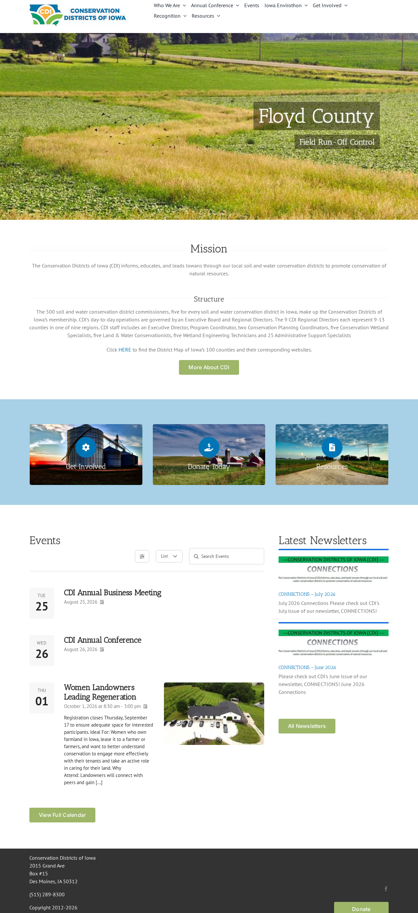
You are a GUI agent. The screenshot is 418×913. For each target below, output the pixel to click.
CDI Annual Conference (102, 640)
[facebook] (386, 888)
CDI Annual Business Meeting (112, 592)
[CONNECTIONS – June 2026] (334, 640)
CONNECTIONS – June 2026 (307, 667)
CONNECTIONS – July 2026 (307, 594)
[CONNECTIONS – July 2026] (334, 567)
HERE (125, 349)
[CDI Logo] (78, 6)
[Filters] (142, 556)
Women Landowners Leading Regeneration (100, 691)
